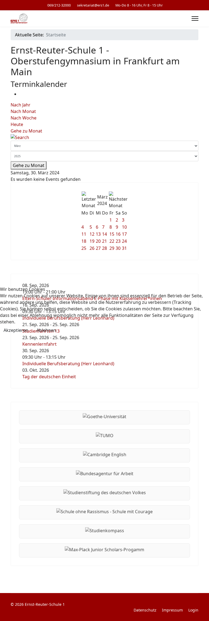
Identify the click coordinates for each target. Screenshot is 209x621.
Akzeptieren (16, 330)
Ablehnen (46, 330)
